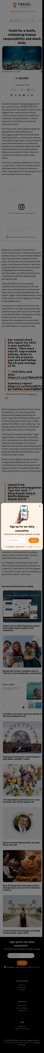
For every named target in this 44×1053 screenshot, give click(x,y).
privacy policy (36, 547)
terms (27, 547)
